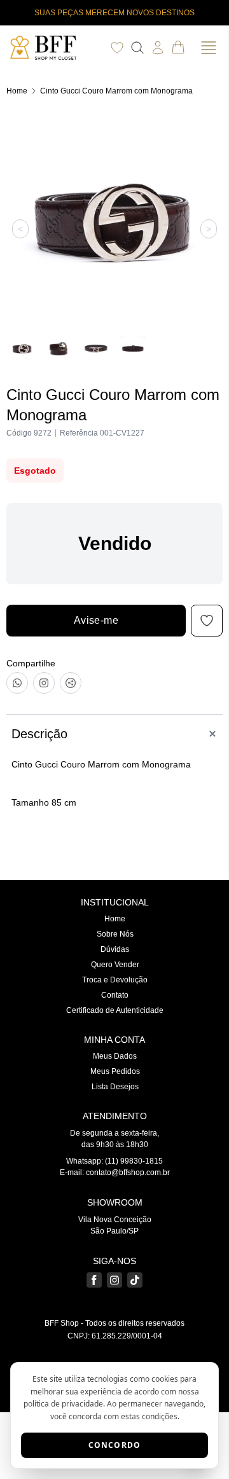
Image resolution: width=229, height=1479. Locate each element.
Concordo (114, 1445)
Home (16, 90)
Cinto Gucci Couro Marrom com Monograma (116, 90)
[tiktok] (134, 1280)
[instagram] (114, 1280)
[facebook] (94, 1280)
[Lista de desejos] (117, 47)
